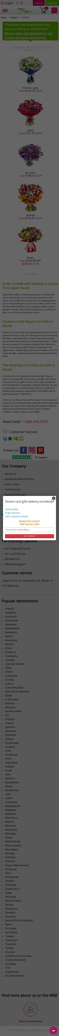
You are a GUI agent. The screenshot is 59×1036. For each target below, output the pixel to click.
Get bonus (29, 536)
